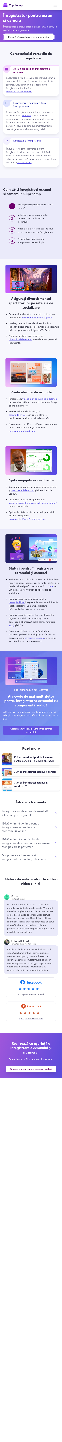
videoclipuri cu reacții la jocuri (37, 317)
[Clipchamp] (13, 5)
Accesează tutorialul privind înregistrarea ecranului (31, 730)
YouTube (49, 586)
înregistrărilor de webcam (22, 430)
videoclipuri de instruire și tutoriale (39, 398)
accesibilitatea (24, 162)
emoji (12, 625)
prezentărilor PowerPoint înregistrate (27, 518)
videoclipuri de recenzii (20, 339)
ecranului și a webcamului (19, 91)
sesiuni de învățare (18, 414)
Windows (26, 115)
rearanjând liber (17, 602)
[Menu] (55, 5)
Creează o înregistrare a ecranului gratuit (29, 36)
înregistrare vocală (34, 637)
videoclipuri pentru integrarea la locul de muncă (33, 502)
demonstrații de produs (22, 490)
